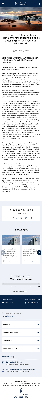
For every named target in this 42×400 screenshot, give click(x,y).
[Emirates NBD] (21, 3)
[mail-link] (13, 218)
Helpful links (7, 341)
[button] (39, 252)
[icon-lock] (39, 3)
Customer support (10, 349)
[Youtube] (32, 302)
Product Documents (10, 333)
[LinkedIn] (38, 302)
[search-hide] (35, 3)
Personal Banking (7, 316)
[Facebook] (25, 302)
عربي (8, 3)
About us (6, 324)
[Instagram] (35, 302)
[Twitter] (28, 302)
